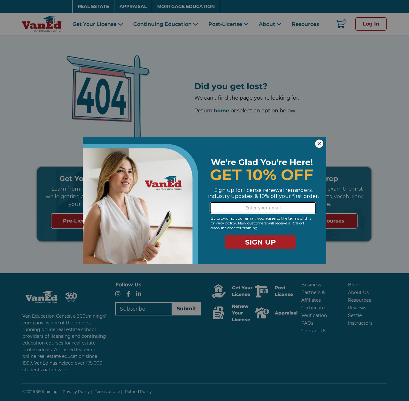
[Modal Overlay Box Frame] (204, 200)
